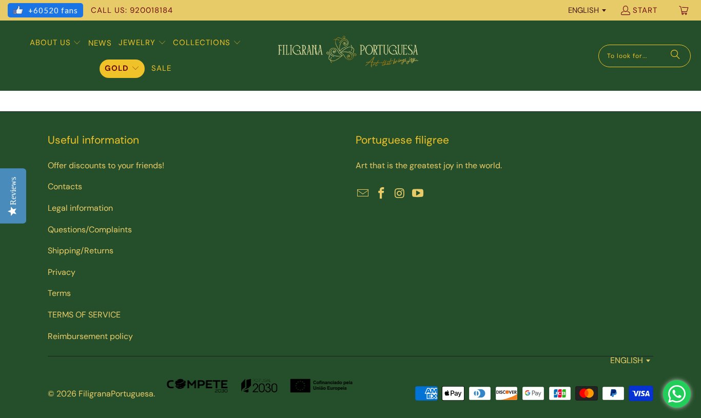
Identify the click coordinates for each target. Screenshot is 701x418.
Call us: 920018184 (132, 10)
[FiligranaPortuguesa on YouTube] (418, 194)
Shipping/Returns (80, 250)
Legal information (80, 208)
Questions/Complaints (90, 229)
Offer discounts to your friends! (106, 165)
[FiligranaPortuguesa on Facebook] (382, 194)
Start (645, 10)
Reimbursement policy (90, 336)
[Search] (675, 56)
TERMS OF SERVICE (84, 314)
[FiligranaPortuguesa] (348, 56)
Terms (59, 293)
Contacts (65, 186)
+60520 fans (53, 10)
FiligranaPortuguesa (116, 393)
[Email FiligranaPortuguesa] (363, 194)
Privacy (61, 272)
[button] (56, 43)
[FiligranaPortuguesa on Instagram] (399, 194)
